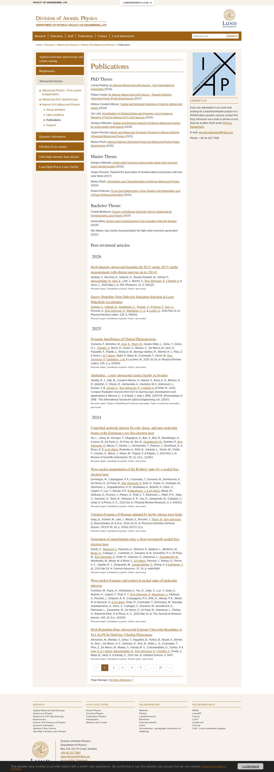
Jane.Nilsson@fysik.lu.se (75, 756)
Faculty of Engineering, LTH (50, 2)
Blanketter (144, 719)
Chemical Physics (94, 713)
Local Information (123, 36)
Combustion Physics (96, 716)
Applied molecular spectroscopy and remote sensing (61, 59)
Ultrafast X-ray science (53, 146)
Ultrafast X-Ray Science (44, 728)
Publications (85, 36)
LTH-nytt (196, 725)
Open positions (55, 114)
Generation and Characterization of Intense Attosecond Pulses (143, 181)
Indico (142, 725)
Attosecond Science (68, 45)
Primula (142, 713)
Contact (102, 36)
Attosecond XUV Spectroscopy (60, 99)
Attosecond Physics (42, 713)
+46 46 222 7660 (70, 752)
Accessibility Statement (74, 760)
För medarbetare (149, 704)
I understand (250, 766)
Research (40, 36)
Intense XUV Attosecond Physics (98, 45)
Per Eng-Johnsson (120, 680)
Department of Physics (51, 25)
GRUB (195, 710)
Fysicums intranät (147, 722)
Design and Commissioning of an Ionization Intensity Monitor (141, 221)
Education (57, 36)
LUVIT (195, 719)
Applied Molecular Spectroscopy (49, 710)
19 (160, 667)
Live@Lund (198, 722)
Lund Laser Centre (97, 704)
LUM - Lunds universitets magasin (209, 728)
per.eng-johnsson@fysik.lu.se (216, 132)
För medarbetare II (203, 704)
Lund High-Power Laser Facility (59, 167)
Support (51, 125)
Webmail (143, 710)
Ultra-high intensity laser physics (59, 157)
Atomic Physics (93, 710)
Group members (55, 109)
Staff (70, 36)
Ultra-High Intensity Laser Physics (49, 731)
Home (39, 45)
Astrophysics (92, 719)
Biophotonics (47, 71)
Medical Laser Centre (96, 722)
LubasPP (196, 713)
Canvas (196, 716)
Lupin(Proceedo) (147, 716)
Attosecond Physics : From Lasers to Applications (61, 92)
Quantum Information (52, 136)
